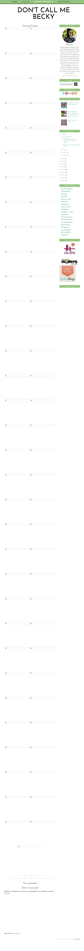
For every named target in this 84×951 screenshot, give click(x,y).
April (64, 152)
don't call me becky (43, 13)
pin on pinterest (30, 875)
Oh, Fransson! (65, 227)
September (66, 136)
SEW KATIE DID (65, 232)
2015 (62, 134)
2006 (63, 178)
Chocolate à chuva (66, 199)
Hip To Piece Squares (67, 217)
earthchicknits (65, 209)
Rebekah (70, 44)
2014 (62, 158)
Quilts (26, 2)
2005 (63, 180)
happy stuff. (64, 214)
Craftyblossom (65, 204)
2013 (62, 161)
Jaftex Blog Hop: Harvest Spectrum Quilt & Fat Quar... (69, 140)
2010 (62, 167)
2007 (63, 175)
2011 (62, 164)
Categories (64, 2)
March (65, 155)
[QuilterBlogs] (67, 281)
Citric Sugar (64, 201)
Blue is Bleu (64, 196)
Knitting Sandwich (66, 219)
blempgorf (64, 194)
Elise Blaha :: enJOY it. (67, 212)
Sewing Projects (44, 2)
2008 (63, 172)
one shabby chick (66, 230)
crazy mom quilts (66, 206)
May (64, 149)
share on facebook (18, 875)
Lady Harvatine (65, 224)
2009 (63, 169)
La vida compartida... (67, 222)
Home (14, 2)
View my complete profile (69, 75)
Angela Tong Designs (67, 189)
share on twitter (41, 875)
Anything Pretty (65, 191)
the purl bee (64, 235)
